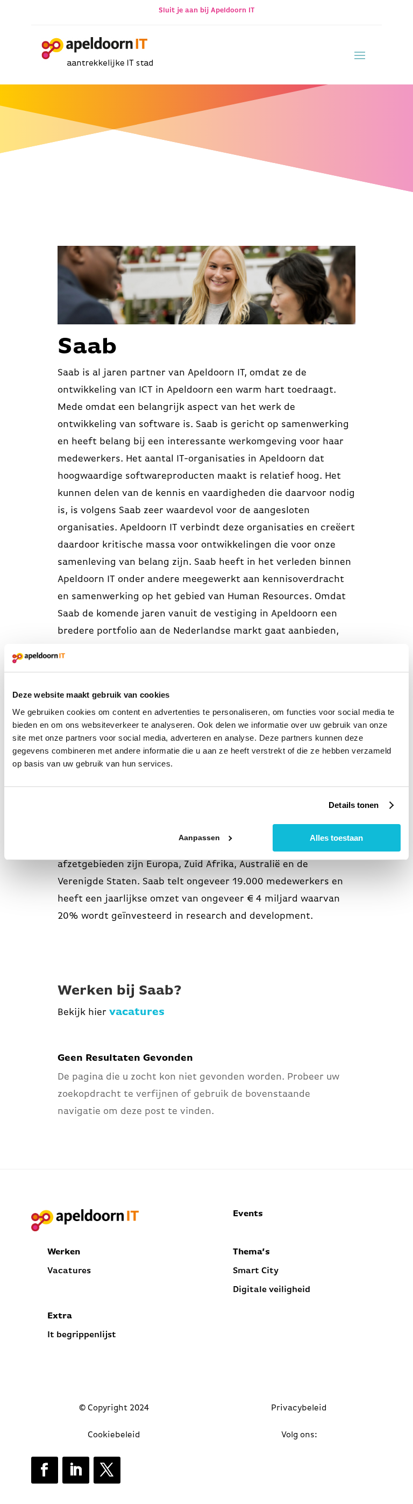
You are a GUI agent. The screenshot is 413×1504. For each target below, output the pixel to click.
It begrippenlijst (82, 1335)
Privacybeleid (299, 1408)
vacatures (137, 1012)
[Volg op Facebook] (44, 1470)
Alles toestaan (336, 837)
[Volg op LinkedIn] (75, 1470)
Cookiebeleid (114, 1435)
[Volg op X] (107, 1470)
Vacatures (69, 1271)
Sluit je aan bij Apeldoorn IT (206, 10)
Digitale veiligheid (271, 1290)
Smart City (256, 1271)
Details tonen (354, 805)
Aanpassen (199, 837)
